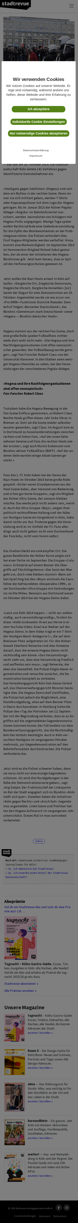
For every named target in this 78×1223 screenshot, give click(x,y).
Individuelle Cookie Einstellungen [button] (38, 122)
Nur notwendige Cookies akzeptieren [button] (38, 133)
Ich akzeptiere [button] (39, 109)
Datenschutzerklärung (36, 150)
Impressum (35, 155)
